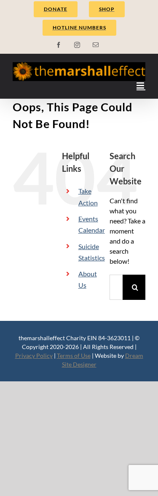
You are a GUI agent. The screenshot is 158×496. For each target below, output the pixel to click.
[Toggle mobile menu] (141, 85)
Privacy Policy (34, 355)
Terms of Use (74, 355)
